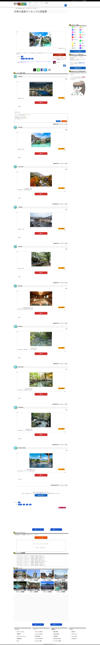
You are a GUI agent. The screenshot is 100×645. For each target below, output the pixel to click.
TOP (16, 8)
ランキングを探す (39, 631)
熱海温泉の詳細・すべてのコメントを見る (60, 124)
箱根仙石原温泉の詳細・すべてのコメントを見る (59, 485)
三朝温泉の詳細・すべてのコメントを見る (60, 243)
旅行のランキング (21, 8)
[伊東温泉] (41, 339)
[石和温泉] (41, 259)
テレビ (83, 32)
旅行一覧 (38, 529)
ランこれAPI (74, 636)
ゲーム (75, 27)
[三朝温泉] (41, 220)
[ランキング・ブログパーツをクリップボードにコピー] (49, 69)
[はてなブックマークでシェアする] (45, 69)
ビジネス (83, 45)
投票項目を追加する (77, 67)
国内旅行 (22, 58)
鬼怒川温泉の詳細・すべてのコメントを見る (59, 404)
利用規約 (19, 633)
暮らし (83, 43)
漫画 (74, 29)
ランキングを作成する (78, 51)
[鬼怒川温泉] (41, 379)
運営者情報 (19, 638)
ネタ (74, 45)
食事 (74, 43)
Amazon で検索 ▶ (61, 97)
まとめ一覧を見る (39, 638)
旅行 (22, 56)
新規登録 (83, 76)
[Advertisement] (41, 23)
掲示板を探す (38, 636)
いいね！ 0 (58, 121)
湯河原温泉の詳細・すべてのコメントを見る (59, 444)
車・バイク (83, 34)
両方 (30, 2)
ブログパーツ (74, 633)
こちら (18, 62)
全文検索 (46, 2)
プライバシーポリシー (21, 636)
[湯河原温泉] (41, 420)
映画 (74, 32)
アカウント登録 (38, 640)
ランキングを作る (39, 633)
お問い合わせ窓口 (57, 638)
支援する (73, 631)
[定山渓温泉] (41, 179)
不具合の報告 (56, 633)
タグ (42, 2)
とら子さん (58, 62)
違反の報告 (55, 631)
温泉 (26, 58)
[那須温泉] (41, 298)
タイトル (36, 2)
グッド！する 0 (62, 507)
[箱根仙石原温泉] (41, 460)
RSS (18, 640)
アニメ (83, 27)
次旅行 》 (56, 529)
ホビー (75, 34)
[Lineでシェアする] (38, 69)
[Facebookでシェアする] (42, 69)
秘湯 (32, 58)
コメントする (41, 537)
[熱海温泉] (41, 89)
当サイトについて (20, 631)
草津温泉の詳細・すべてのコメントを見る (60, 163)
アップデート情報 (57, 640)
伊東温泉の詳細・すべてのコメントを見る (60, 363)
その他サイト (74, 638)
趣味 (82, 40)
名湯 (29, 58)
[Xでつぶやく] (34, 69)
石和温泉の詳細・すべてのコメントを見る (60, 282)
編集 (64, 65)
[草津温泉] (41, 140)
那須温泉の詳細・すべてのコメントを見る (60, 323)
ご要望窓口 (55, 636)
